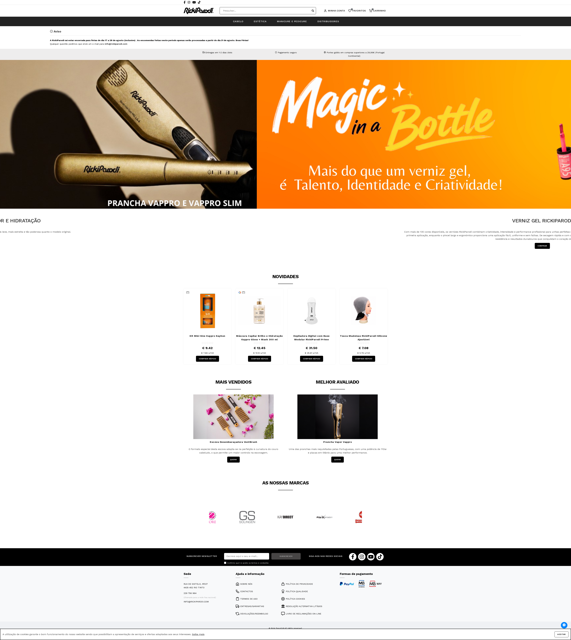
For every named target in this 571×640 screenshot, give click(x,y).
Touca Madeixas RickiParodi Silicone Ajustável (363, 338)
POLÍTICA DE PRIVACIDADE (299, 584)
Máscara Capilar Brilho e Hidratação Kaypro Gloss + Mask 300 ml (259, 338)
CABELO (238, 21)
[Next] (568, 154)
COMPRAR (293, 246)
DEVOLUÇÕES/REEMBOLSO (254, 613)
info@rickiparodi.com (116, 44)
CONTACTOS (246, 591)
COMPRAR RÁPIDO (207, 359)
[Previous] (3, 154)
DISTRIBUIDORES (328, 21)
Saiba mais (198, 634)
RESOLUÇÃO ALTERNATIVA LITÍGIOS (304, 606)
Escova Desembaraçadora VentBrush (233, 442)
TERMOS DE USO (249, 599)
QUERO (233, 460)
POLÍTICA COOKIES (295, 599)
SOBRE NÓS (246, 584)
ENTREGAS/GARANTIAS (252, 606)
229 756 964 (190, 593)
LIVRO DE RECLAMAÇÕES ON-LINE (303, 613)
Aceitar (561, 634)
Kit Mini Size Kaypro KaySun (207, 336)
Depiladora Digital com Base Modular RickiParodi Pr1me (311, 338)
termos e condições (260, 563)
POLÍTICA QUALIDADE (297, 591)
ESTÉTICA (260, 21)
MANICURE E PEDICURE (292, 21)
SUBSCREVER (286, 556)
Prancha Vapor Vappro (337, 442)
